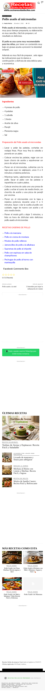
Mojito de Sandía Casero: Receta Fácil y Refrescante (25, 482)
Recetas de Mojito (21, 478)
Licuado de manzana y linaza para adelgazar (23, 458)
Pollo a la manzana (12, 233)
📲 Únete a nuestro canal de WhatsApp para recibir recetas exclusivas (20, 352)
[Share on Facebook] (4, 693)
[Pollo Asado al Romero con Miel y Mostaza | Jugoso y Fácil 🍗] (33, 557)
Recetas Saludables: (10, 442)
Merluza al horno (21, 466)
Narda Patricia (8, 23)
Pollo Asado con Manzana (33, 594)
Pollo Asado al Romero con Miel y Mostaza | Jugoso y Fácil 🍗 (33, 570)
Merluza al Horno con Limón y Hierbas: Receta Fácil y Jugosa (25, 471)
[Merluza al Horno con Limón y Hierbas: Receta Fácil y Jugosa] (7, 470)
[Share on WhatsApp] (31, 693)
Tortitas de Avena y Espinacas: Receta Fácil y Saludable (20, 446)
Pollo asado (12, 565)
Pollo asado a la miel (9, 286)
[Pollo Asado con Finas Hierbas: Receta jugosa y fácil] (12, 557)
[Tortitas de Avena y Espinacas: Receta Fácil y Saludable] (20, 428)
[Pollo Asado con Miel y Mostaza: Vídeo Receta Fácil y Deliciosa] (12, 583)
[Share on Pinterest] (22, 693)
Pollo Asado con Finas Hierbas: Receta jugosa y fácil (12, 570)
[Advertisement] (22, 318)
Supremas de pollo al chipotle (17, 249)
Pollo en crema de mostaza (16, 237)
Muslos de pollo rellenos (15, 241)
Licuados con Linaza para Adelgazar (24, 454)
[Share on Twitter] (13, 693)
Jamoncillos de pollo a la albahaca (19, 245)
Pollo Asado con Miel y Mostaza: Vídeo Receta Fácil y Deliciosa (12, 596)
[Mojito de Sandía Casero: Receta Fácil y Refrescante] (7, 482)
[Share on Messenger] (40, 693)
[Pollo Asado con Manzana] (33, 583)
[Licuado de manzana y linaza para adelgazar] (7, 457)
